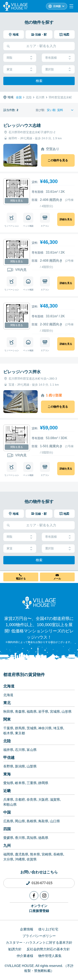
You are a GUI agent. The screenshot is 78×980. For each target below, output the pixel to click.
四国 (7, 829)
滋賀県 (55, 799)
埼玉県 (58, 728)
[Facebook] (34, 895)
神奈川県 (45, 728)
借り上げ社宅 (48, 929)
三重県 (32, 783)
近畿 (7, 791)
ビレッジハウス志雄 (22, 125)
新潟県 (20, 766)
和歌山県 (10, 804)
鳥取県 (43, 821)
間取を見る (16, 200)
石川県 (20, 749)
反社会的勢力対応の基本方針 (48, 949)
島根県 (32, 821)
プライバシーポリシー (39, 936)
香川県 (20, 837)
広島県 (8, 821)
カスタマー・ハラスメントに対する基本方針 (39, 942)
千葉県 (8, 728)
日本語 (57, 6)
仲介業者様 (25, 956)
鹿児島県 (21, 854)
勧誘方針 (15, 949)
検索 (39, 81)
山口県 (55, 821)
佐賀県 (32, 859)
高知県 (32, 837)
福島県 (32, 711)
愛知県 (8, 783)
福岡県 (8, 854)
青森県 (20, 711)
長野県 (8, 766)
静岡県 (43, 783)
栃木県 (8, 733)
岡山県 (20, 821)
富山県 (32, 749)
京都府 (20, 799)
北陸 (7, 741)
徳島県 (43, 837)
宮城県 (55, 711)
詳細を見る (66, 219)
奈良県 (32, 799)
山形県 (67, 711)
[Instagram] (44, 895)
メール (57, 578)
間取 (9, 57)
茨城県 (32, 728)
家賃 (9, 69)
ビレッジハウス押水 (22, 371)
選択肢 (49, 69)
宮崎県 (47, 854)
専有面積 (51, 57)
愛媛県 (8, 837)
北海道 (9, 686)
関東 (7, 719)
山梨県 (32, 766)
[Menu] (71, 6)
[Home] (39, 602)
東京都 (20, 733)
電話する (21, 578)
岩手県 (43, 711)
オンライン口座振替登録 (39, 908)
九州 (7, 845)
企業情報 (26, 929)
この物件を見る (58, 160)
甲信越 (9, 757)
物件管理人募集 (50, 956)
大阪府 (43, 799)
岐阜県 (20, 783)
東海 (7, 774)
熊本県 (35, 854)
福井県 (8, 749)
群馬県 (20, 728)
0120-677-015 (42, 883)
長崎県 (58, 854)
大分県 (8, 859)
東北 (7, 703)
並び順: (40, 110)
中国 (7, 812)
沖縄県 (20, 859)
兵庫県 (8, 799)
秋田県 (8, 711)
